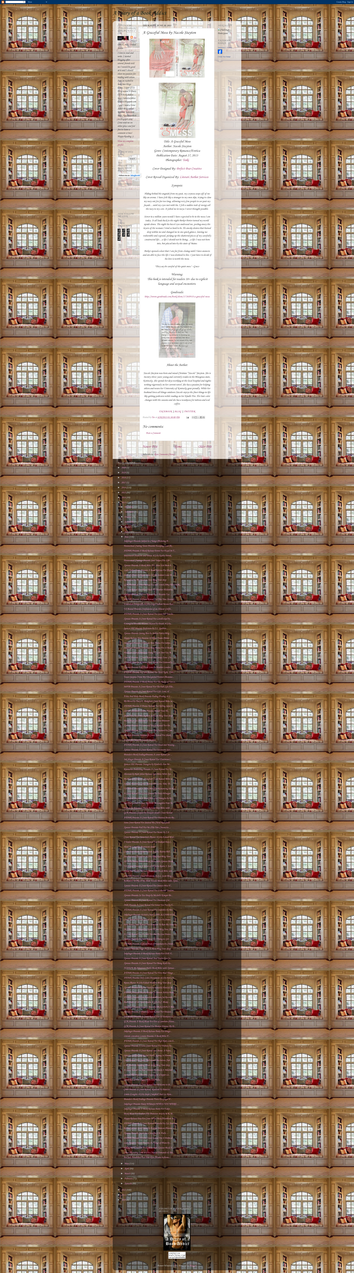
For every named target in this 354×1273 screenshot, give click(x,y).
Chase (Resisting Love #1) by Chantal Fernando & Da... (149, 1152)
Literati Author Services (194, 177)
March (127, 1173)
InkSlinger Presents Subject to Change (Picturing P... (146, 541)
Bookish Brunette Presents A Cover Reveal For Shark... (148, 735)
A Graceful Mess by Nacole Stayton (140, 740)
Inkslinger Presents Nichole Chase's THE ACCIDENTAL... (150, 914)
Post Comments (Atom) (164, 454)
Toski (186, 160)
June (126, 537)
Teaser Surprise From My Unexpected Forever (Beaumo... (149, 677)
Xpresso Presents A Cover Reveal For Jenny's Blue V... (148, 885)
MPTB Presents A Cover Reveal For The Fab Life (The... (149, 686)
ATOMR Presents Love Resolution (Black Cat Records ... (149, 997)
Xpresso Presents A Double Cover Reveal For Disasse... (148, 1012)
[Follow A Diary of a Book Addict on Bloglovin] (129, 176)
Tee (134, 38)
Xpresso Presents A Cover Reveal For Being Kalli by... (148, 963)
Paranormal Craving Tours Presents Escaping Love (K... (148, 546)
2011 (123, 1195)
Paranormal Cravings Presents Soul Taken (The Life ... (147, 560)
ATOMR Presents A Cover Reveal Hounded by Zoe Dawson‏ (150, 1123)
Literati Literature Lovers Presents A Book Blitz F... (147, 1036)
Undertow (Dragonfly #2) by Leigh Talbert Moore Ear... (149, 604)
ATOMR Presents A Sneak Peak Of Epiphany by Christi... (149, 944)
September (129, 522)
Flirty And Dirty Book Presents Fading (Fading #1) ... (148, 696)
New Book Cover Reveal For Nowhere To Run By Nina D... (151, 924)
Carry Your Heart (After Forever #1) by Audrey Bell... (147, 851)
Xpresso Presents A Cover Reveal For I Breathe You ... (148, 594)
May (126, 1163)
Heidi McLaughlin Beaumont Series (139, 847)
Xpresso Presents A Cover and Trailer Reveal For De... (147, 725)
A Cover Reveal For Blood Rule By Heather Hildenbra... (149, 589)
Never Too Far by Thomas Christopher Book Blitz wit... (148, 871)
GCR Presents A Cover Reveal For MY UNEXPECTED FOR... (152, 585)
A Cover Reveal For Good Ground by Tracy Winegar (147, 793)
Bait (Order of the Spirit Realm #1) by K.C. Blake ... (147, 1002)
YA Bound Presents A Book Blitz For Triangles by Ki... (148, 798)
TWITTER (189, 411)
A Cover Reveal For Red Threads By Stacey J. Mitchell (148, 1070)
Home (178, 447)
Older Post (205, 447)
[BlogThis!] (195, 417)
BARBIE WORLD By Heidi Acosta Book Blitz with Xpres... (151, 881)
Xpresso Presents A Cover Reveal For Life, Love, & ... (147, 691)
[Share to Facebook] (201, 417)
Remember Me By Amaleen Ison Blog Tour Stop (145, 580)
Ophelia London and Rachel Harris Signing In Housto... (148, 1055)
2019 (123, 472)
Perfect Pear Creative (188, 168)
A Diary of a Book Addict (139, 13)
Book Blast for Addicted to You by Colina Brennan (146, 720)
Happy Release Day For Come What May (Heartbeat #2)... (150, 1118)
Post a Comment (153, 433)
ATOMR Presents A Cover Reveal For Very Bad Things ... (149, 973)
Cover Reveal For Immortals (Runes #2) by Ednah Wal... (149, 837)
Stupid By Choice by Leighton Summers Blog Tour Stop (148, 715)
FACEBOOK (165, 411)
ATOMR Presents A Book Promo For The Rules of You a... (150, 682)
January (128, 1183)
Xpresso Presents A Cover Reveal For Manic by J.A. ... (148, 832)
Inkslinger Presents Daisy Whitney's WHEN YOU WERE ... (151, 1104)
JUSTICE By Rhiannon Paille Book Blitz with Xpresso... (150, 968)
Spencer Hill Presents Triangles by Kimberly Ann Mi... (147, 764)
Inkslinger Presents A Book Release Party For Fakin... (147, 1109)
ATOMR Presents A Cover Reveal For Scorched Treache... (149, 614)
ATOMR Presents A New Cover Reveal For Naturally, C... (150, 662)
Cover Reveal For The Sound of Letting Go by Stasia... (148, 919)
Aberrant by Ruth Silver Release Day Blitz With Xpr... (148, 774)
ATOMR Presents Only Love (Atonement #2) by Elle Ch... (149, 978)
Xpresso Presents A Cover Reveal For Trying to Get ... (147, 939)
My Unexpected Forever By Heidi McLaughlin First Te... (149, 803)
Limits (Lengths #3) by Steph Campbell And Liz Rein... (148, 1094)
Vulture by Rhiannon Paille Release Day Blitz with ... (148, 808)
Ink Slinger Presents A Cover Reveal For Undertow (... (148, 759)
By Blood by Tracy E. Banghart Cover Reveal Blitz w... (149, 701)
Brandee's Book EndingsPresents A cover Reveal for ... (148, 754)
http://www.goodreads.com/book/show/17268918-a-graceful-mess (177, 296)
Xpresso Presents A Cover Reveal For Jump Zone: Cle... (148, 657)
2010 (123, 1200)
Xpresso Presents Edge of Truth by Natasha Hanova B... (149, 987)
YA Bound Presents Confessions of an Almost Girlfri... (148, 609)
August (127, 527)
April (127, 1168)
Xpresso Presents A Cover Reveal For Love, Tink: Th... (148, 784)
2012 (123, 1190)
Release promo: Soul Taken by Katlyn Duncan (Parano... (149, 1128)
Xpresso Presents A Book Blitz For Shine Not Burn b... (148, 565)
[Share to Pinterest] (203, 417)
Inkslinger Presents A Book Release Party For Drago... (148, 1031)
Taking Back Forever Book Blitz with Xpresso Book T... (148, 1147)
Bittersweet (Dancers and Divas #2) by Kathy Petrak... (148, 555)
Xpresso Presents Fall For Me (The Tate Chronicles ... (147, 827)
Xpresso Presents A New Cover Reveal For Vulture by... (148, 1046)
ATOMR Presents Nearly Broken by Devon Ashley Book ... (150, 992)
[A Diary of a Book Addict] (177, 1250)
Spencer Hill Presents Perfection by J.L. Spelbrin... (146, 628)
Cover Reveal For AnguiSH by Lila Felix (142, 1080)
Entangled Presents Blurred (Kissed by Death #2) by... (148, 623)
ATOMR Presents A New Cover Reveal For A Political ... (149, 1138)
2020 (123, 467)
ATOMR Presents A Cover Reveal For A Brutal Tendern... (149, 890)
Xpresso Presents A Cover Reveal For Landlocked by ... (148, 619)
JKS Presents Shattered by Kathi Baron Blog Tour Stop (148, 929)
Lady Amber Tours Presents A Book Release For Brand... (149, 570)
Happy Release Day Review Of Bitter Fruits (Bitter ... (147, 638)
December (128, 507)
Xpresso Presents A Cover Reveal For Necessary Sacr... (148, 750)
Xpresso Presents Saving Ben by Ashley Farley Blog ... (147, 633)
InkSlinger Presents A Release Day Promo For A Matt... (148, 648)
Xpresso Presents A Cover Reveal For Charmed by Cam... (149, 730)
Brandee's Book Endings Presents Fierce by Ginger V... (148, 1099)
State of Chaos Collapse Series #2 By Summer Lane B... (148, 575)
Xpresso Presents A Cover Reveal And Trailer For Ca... (148, 958)
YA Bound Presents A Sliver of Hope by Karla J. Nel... (148, 866)
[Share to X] (198, 417)
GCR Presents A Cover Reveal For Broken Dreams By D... (150, 1026)
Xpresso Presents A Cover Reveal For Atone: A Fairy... (148, 1050)
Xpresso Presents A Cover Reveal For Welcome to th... (147, 1084)
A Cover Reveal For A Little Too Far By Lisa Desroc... (148, 934)
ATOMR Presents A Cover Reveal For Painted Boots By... (149, 817)
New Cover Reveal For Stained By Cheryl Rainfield (146, 822)
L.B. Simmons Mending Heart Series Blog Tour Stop (147, 1065)
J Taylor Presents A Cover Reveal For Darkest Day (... (148, 842)
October (128, 517)
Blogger (192, 1265)
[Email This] (193, 417)
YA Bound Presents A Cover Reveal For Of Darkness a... (149, 1016)
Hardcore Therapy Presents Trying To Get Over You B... (148, 652)
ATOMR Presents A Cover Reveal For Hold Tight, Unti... (149, 672)
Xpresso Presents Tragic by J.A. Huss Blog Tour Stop (147, 948)
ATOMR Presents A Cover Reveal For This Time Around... (149, 599)
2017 (123, 482)
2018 (123, 477)
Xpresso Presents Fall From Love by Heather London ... (148, 667)
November (129, 512)
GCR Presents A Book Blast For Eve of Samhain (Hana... (149, 1021)
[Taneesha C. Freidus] (220, 53)
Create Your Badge (224, 57)
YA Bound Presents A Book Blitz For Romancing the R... (149, 788)
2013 (123, 502)
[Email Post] (187, 417)
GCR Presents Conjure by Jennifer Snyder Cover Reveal (148, 813)
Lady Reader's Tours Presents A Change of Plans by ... (148, 1143)
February (128, 1178)
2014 (123, 497)
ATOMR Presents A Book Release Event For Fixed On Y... (150, 551)
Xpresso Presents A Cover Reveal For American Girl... (147, 900)
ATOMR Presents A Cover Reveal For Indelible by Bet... (149, 910)
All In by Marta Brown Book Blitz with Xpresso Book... (149, 861)
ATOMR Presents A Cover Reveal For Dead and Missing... (150, 745)
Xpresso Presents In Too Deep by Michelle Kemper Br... (148, 895)
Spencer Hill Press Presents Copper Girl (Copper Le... (147, 1075)
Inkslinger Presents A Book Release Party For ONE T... (148, 953)
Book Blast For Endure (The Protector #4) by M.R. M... (149, 1113)
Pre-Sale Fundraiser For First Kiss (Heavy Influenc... (147, 1157)
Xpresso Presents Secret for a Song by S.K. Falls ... (146, 1133)
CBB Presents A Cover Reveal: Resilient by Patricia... (147, 1089)
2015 (123, 492)
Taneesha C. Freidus (225, 47)
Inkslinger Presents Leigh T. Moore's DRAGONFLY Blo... (150, 1007)
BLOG (178, 411)
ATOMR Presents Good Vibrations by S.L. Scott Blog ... (149, 876)
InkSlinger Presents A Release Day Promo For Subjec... (148, 643)
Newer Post (149, 447)
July (126, 532)
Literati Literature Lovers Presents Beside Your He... (147, 711)
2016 (123, 487)
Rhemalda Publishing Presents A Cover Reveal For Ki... (148, 769)
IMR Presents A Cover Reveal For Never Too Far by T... (149, 905)
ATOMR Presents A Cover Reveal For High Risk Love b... (149, 1041)
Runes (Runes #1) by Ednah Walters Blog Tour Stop (147, 983)
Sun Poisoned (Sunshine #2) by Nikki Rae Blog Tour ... (148, 856)
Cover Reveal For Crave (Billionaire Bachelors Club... (148, 1060)
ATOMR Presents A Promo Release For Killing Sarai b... (149, 706)
